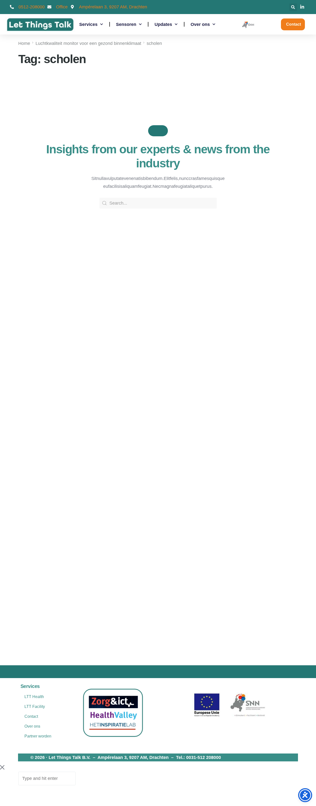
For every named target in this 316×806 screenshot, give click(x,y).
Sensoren (126, 24)
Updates (163, 24)
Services (88, 24)
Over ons (200, 24)
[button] (293, 7)
